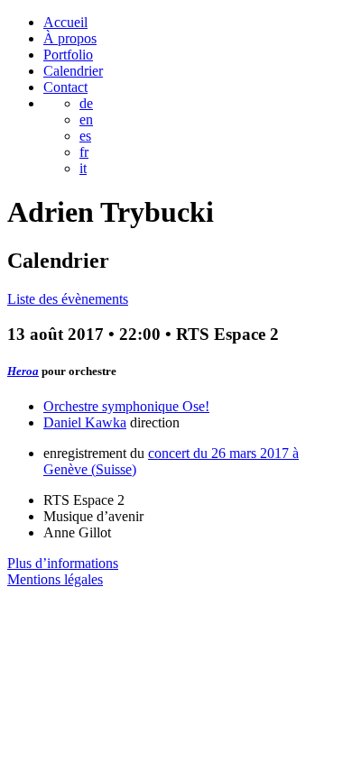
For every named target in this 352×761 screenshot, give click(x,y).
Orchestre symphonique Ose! (126, 406)
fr (83, 152)
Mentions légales (55, 579)
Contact (65, 87)
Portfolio (68, 54)
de (86, 103)
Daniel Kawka (84, 422)
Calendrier (73, 70)
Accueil (65, 22)
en (86, 119)
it (83, 168)
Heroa (23, 371)
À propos (70, 38)
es (85, 135)
